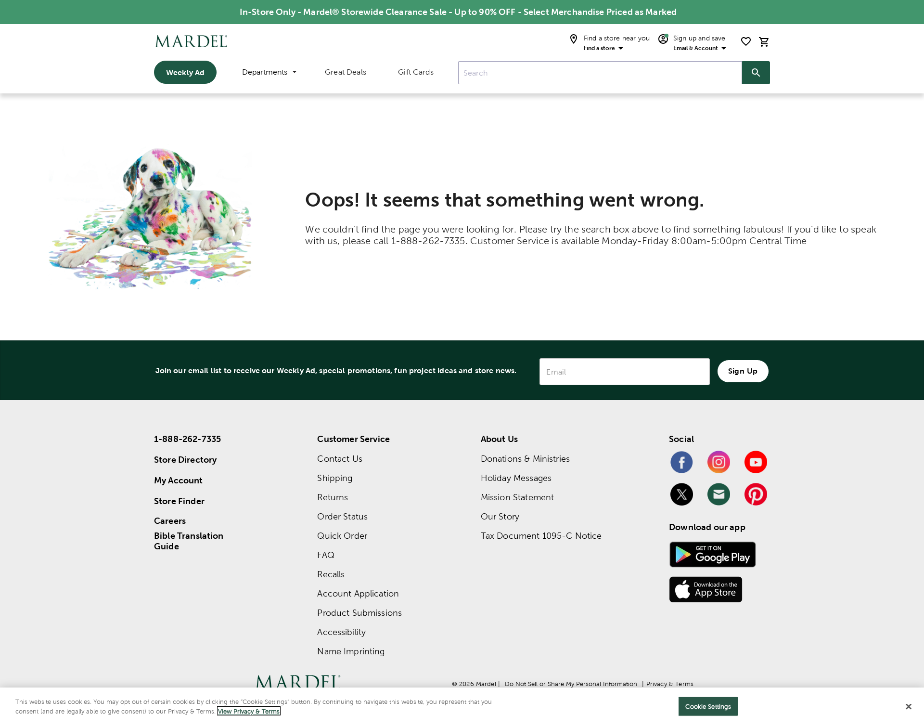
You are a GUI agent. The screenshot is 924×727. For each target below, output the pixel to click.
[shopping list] (746, 41)
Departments (264, 72)
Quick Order (342, 536)
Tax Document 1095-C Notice (541, 536)
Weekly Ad (185, 72)
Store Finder (179, 501)
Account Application (358, 593)
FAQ (325, 555)
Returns (332, 497)
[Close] (908, 706)
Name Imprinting (351, 651)
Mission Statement (517, 497)
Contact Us (339, 459)
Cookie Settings (708, 706)
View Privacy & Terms (249, 710)
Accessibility (341, 632)
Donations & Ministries (525, 459)
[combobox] (600, 72)
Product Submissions (359, 613)
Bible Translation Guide (189, 541)
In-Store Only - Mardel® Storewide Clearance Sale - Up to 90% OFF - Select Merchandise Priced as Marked (458, 12)
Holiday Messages (516, 478)
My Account (178, 480)
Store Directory (185, 459)
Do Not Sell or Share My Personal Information (571, 684)
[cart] (764, 41)
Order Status (342, 516)
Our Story (500, 516)
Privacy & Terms (669, 684)
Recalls (331, 574)
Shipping (334, 478)
